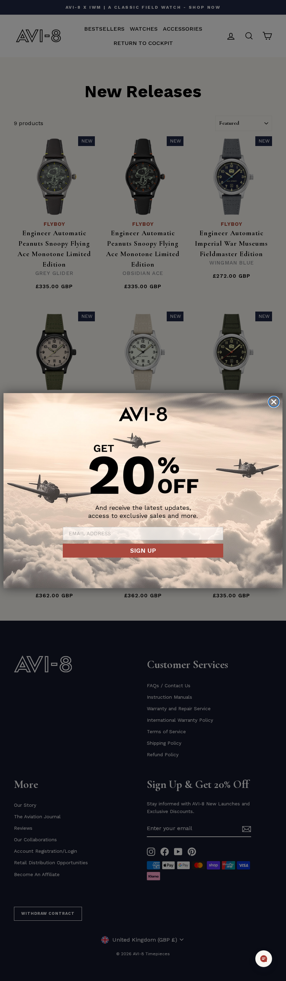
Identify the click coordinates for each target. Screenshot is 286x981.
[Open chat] (263, 958)
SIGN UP (143, 550)
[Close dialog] (274, 402)
